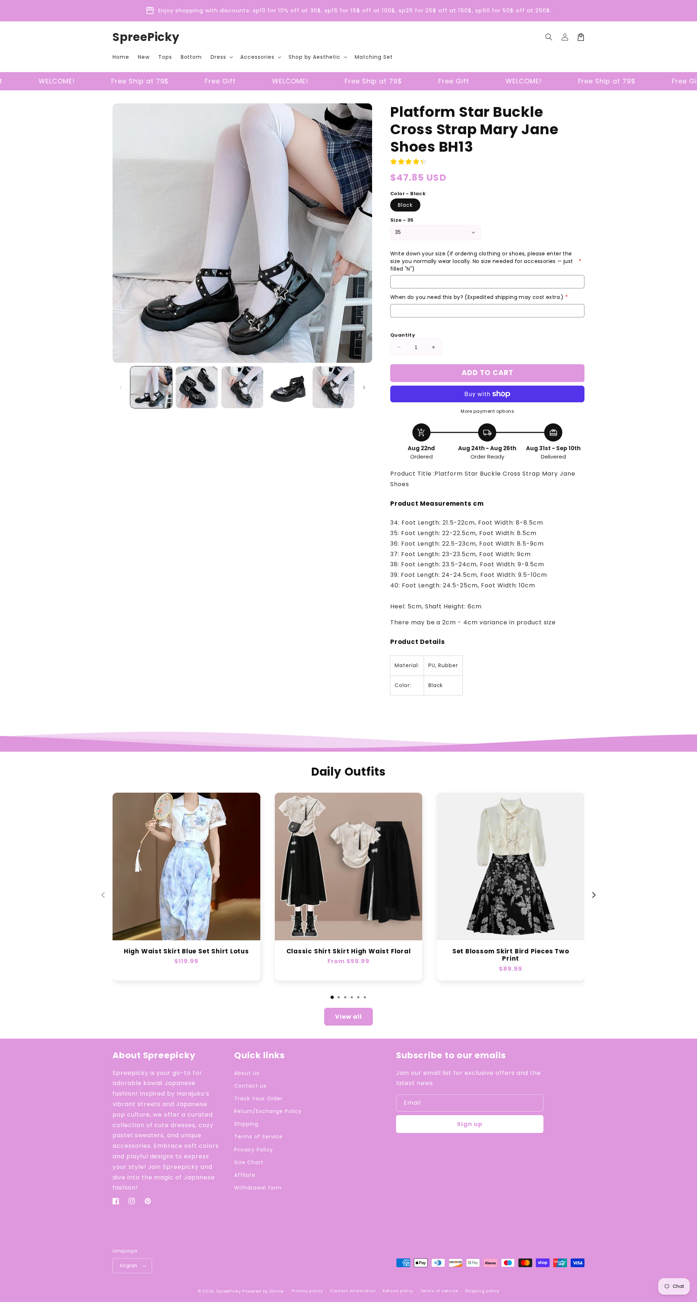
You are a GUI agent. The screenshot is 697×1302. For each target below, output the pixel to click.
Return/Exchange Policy (268, 1111)
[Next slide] (593, 895)
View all (348, 1017)
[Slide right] (364, 387)
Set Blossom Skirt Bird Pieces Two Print (510, 955)
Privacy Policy (253, 1149)
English (129, 1265)
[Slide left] (121, 387)
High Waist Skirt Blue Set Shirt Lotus (186, 951)
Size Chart (249, 1162)
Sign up (469, 1124)
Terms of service (439, 1291)
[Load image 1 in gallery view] (151, 387)
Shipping (246, 1124)
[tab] (332, 997)
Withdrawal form (258, 1187)
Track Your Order (258, 1098)
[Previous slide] (103, 895)
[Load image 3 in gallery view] (242, 387)
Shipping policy (482, 1291)
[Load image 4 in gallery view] (288, 387)
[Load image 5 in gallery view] (333, 387)
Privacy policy (307, 1291)
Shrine (276, 1291)
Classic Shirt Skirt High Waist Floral (348, 951)
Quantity (402, 335)
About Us (247, 1073)
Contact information (353, 1291)
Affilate (245, 1175)
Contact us (250, 1085)
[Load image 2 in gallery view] (196, 387)
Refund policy (398, 1291)
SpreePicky (228, 1291)
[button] (221, 57)
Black (405, 205)
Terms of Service (258, 1136)
